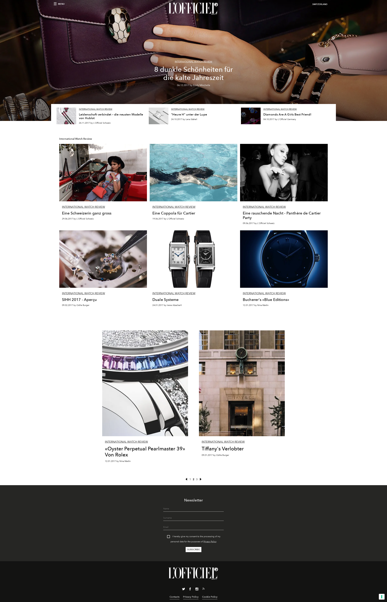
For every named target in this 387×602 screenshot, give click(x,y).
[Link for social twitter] (183, 589)
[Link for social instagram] (196, 589)
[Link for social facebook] (190, 589)
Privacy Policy (209, 541)
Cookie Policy (209, 596)
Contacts (174, 596)
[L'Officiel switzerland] (193, 8)
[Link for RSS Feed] (203, 589)
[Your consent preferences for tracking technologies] (382, 597)
